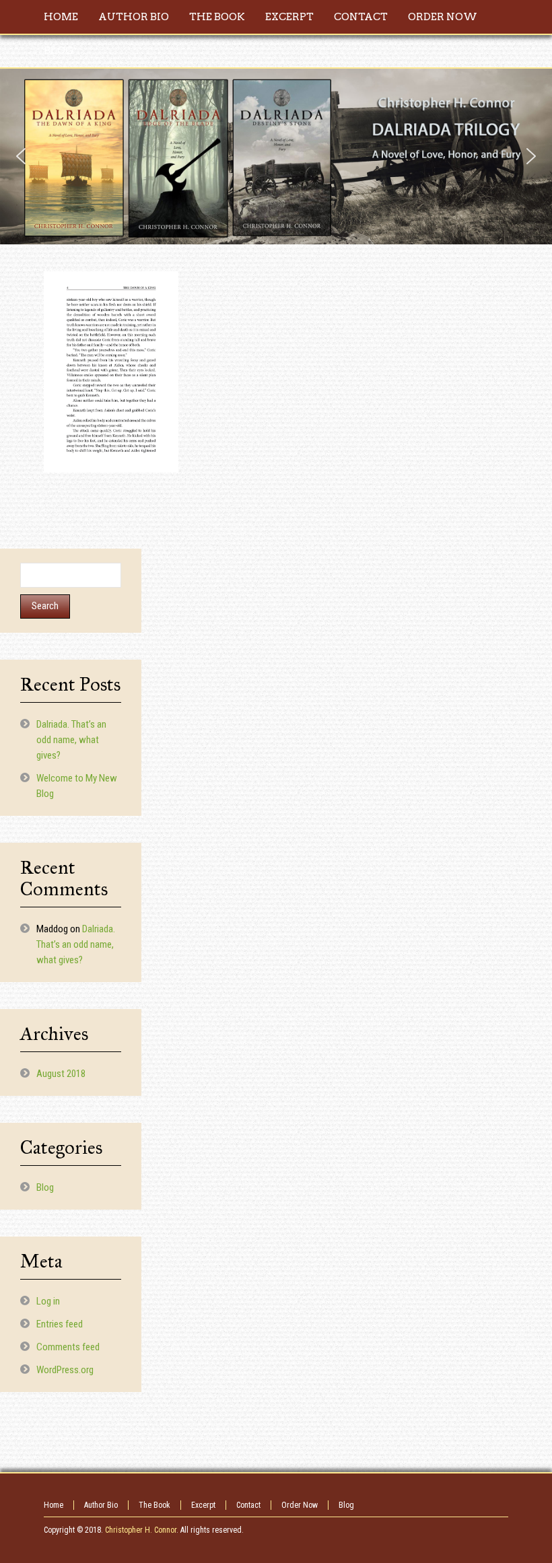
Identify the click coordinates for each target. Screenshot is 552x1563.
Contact (248, 1505)
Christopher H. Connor (140, 1530)
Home (53, 1505)
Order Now (299, 1505)
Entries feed (59, 1324)
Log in (48, 1301)
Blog (45, 1187)
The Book (154, 1505)
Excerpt (203, 1505)
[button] (21, 156)
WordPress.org (65, 1370)
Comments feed (68, 1347)
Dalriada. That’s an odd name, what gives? (71, 739)
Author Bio (101, 1505)
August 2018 (60, 1074)
